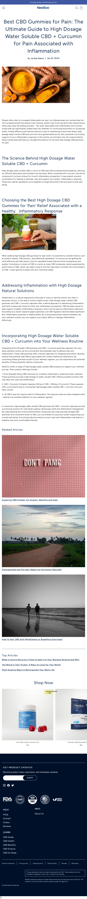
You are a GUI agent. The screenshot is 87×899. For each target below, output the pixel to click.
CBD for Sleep (9, 853)
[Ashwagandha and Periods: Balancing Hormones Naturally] (43, 536)
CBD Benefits (9, 845)
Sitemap (64, 863)
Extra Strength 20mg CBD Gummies (19, 374)
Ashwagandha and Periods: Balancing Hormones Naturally (32, 569)
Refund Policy (52, 863)
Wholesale (75, 863)
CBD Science (9, 849)
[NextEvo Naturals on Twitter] (12, 785)
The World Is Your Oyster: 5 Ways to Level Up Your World (31, 665)
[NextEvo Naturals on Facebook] (8, 785)
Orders (6, 822)
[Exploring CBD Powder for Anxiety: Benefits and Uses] (43, 466)
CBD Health (8, 841)
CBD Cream (12, 394)
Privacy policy (23, 863)
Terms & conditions (8, 863)
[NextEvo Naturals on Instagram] (4, 785)
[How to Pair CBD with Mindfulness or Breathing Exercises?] (43, 606)
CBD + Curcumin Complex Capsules (19, 384)
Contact (7, 818)
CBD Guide (8, 837)
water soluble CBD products (49, 366)
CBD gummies (32, 256)
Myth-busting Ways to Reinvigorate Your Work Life (28, 670)
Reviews (7, 826)
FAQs (5, 814)
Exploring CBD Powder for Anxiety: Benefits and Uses (30, 500)
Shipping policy (38, 863)
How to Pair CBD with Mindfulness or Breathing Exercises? (32, 639)
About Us (39, 813)
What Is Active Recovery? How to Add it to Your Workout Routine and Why (41, 659)
